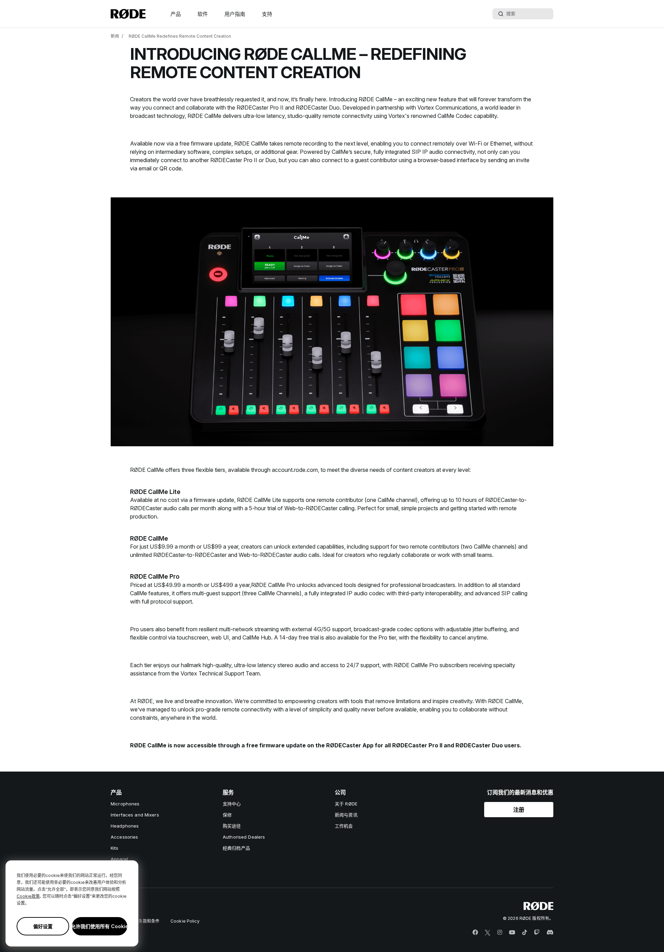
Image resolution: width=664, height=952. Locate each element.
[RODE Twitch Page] (537, 932)
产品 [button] (175, 14)
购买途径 (232, 826)
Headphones (125, 826)
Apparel (119, 859)
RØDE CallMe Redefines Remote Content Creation (180, 36)
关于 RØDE (346, 803)
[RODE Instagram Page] (499, 932)
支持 (267, 14)
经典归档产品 (236, 848)
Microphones (125, 803)
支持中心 (232, 803)
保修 (227, 815)
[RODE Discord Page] (549, 932)
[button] (518, 809)
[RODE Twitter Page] (487, 932)
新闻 (115, 36)
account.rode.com (295, 469)
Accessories (124, 837)
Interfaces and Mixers (135, 815)
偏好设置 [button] (43, 926)
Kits (115, 848)
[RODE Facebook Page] (475, 932)
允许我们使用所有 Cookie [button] (99, 926)
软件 (202, 14)
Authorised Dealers (244, 837)
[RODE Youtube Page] (512, 932)
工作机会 (344, 826)
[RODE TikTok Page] (524, 932)
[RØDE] (128, 14)
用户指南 (234, 14)
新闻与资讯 (346, 815)
